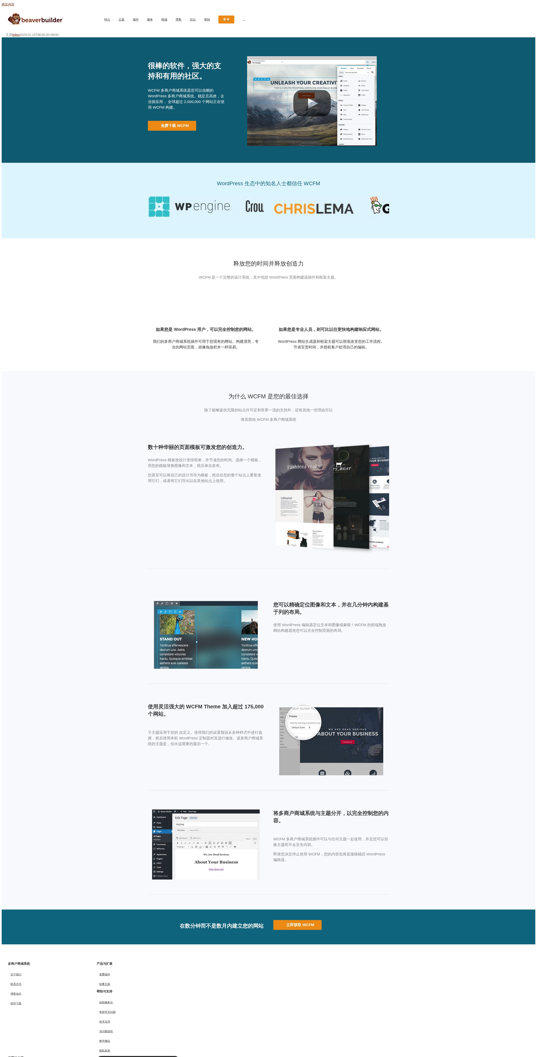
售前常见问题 (107, 1012)
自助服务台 (106, 1002)
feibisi (16, 34)
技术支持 (104, 1021)
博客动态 (15, 993)
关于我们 (15, 974)
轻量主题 (104, 984)
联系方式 (15, 984)
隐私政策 (104, 1050)
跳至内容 (8, 4)
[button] (244, 19)
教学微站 (104, 1041)
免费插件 (104, 974)
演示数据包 (106, 1031)
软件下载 (15, 1003)
